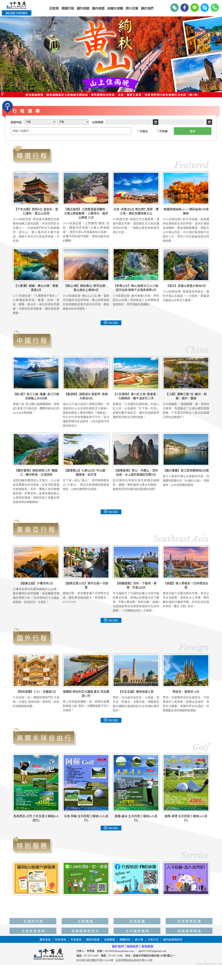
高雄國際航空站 (85, 922)
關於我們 (118, 946)
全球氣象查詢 (33, 922)
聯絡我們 (133, 946)
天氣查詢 (76, 939)
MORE (113, 323)
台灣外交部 (33, 913)
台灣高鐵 (138, 913)
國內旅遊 (98, 8)
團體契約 (125, 939)
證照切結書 (93, 939)
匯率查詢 (45, 939)
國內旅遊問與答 (172, 939)
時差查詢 (60, 939)
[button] (216, 56)
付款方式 (153, 939)
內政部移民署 (190, 913)
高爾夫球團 (115, 8)
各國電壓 (109, 939)
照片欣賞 (132, 8)
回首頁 (54, 8)
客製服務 (147, 946)
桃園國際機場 (190, 922)
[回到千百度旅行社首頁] (16, 5)
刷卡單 (139, 939)
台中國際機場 (138, 922)
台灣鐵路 (85, 913)
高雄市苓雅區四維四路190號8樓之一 (154, 955)
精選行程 (68, 8)
